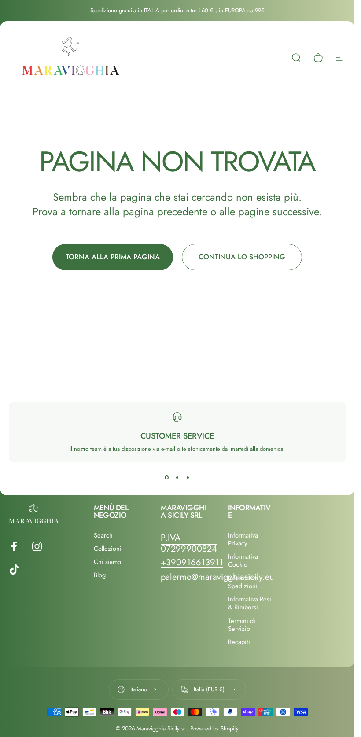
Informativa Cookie (243, 560)
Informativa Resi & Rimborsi (249, 603)
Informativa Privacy (243, 539)
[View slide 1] (167, 477)
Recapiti (239, 642)
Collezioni (108, 549)
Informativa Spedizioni (243, 582)
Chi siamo (107, 562)
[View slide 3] (188, 477)
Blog (100, 575)
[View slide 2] (177, 477)
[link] (189, 543)
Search (103, 535)
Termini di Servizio (241, 625)
